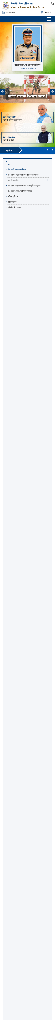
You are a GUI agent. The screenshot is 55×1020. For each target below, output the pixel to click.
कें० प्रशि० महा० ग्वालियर (17, 169)
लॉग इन (46, 12)
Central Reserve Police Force (27, 7)
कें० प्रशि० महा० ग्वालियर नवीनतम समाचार (23, 175)
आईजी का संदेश (13, 180)
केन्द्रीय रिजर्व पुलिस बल (22, 3)
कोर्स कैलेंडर (12, 202)
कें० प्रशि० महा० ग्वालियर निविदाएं (20, 191)
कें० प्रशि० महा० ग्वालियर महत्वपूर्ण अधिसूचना (24, 185)
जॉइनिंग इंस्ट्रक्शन (14, 207)
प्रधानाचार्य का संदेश (26, 69)
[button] (52, 4)
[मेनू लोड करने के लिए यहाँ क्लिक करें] (49, 19)
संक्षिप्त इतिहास (13, 196)
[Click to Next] (52, 150)
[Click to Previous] (48, 150)
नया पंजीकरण (10, 12)
